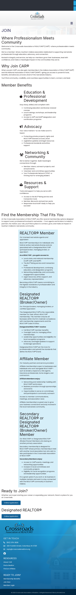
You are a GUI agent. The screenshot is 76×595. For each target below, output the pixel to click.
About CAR (7, 562)
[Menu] (72, 23)
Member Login (9, 585)
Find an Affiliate (9, 569)
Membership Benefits (11, 579)
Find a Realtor (8, 565)
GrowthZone (61, 593)
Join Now (6, 582)
